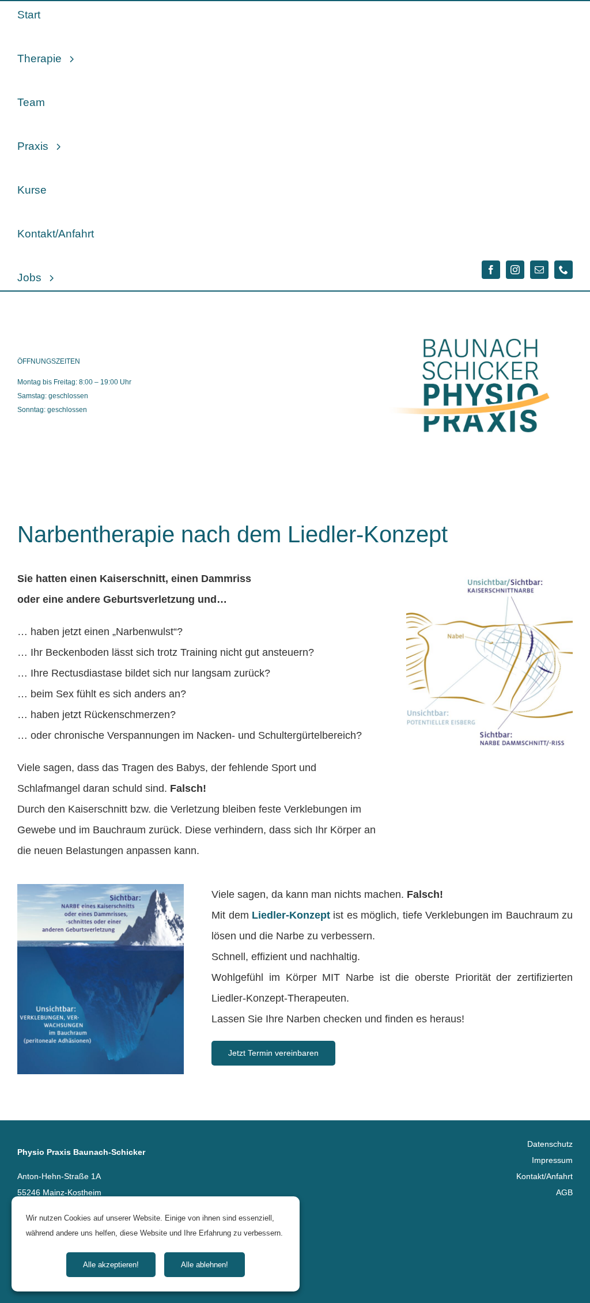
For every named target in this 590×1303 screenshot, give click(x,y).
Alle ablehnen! (204, 1264)
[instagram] (515, 269)
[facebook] (491, 269)
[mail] (539, 269)
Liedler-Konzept (291, 915)
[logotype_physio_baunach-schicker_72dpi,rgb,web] (480, 309)
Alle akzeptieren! (111, 1264)
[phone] (563, 269)
